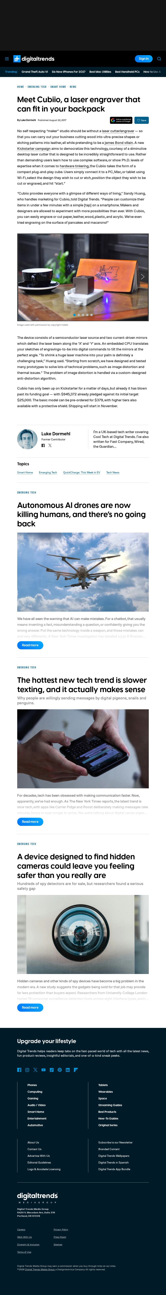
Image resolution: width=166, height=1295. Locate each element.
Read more (30, 645)
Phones (32, 1085)
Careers (21, 1229)
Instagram (27, 1070)
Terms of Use (24, 1251)
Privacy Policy (61, 1229)
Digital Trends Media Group (40, 1269)
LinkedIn (68, 1070)
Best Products (107, 1112)
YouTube (44, 1070)
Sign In (144, 59)
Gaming (33, 1099)
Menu (7, 59)
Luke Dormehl (28, 120)
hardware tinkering (74, 166)
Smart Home (25, 472)
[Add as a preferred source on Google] (121, 120)
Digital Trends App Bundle (114, 1169)
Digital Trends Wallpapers (113, 1155)
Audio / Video (37, 1105)
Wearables (105, 1092)
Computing (35, 1092)
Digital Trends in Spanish (113, 1162)
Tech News (112, 472)
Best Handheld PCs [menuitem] (127, 72)
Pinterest (60, 1070)
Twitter (35, 1070)
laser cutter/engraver (118, 130)
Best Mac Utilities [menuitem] (100, 72)
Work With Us (24, 1236)
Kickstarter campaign (34, 148)
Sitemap (58, 1244)
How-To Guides (108, 1119)
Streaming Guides (110, 1105)
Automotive (35, 1125)
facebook (43, 445)
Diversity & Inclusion (28, 1244)
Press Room (60, 1236)
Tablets (103, 1085)
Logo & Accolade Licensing (44, 1169)
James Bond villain (119, 142)
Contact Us (35, 1149)
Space (102, 1099)
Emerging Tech (48, 472)
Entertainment (37, 1119)
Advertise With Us (39, 1155)
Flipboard (76, 1070)
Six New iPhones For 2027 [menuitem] (68, 72)
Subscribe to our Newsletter (115, 1142)
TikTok (52, 1070)
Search (159, 59)
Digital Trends (26, 64)
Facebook (19, 1070)
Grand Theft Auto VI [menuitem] (35, 72)
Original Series (107, 1125)
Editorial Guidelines (39, 1162)
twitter (50, 445)
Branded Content (109, 1149)
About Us (33, 1142)
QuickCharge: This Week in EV (81, 472)
